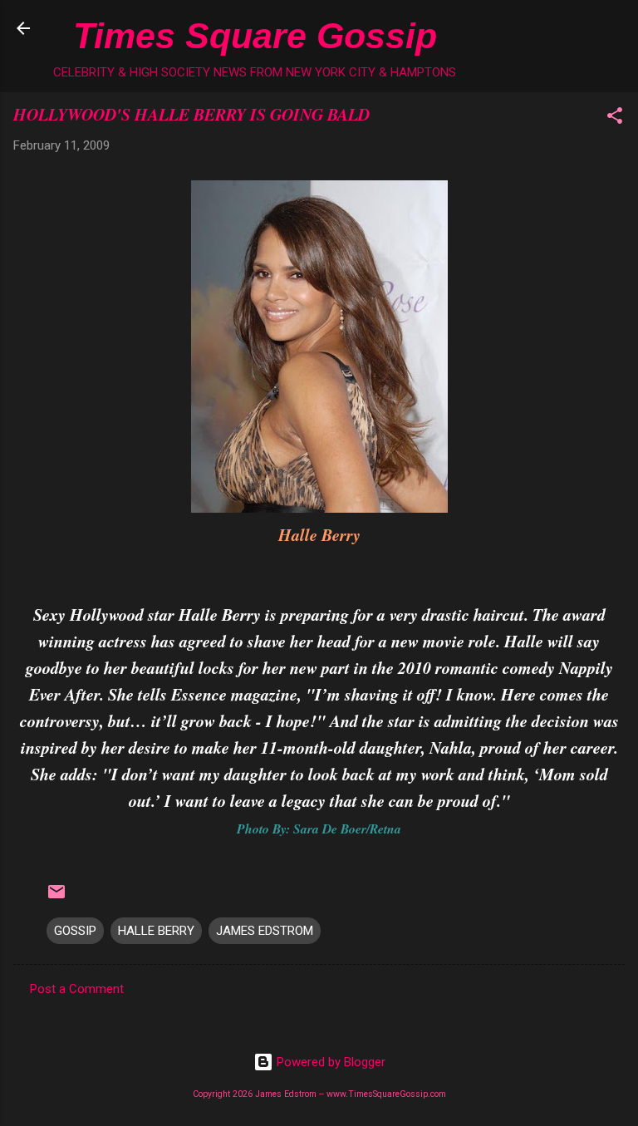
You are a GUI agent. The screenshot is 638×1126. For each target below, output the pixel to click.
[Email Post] (56, 897)
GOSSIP (75, 930)
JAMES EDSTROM (264, 930)
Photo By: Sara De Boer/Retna (319, 828)
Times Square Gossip (255, 36)
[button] (615, 118)
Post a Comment (77, 988)
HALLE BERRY (156, 930)
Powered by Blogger (329, 1062)
